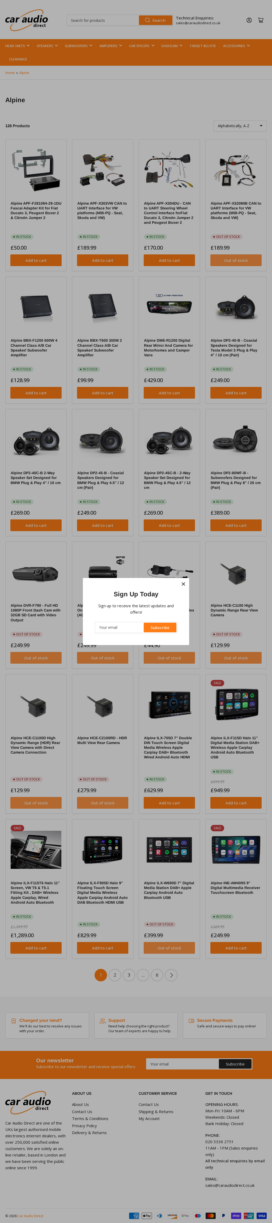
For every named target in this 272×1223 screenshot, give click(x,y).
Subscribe (160, 627)
